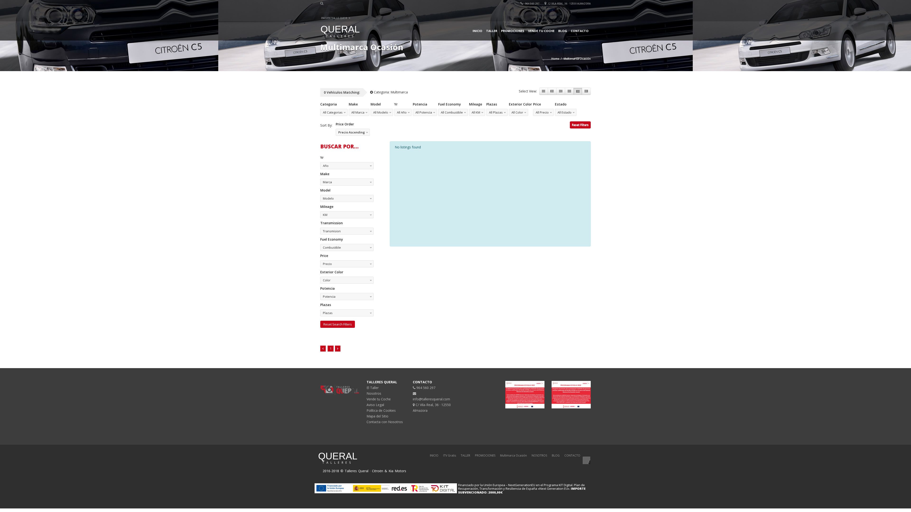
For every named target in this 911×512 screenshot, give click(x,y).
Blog (562, 31)
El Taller (373, 387)
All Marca (357, 112)
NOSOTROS (539, 455)
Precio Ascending (351, 132)
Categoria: (390, 92)
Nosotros (374, 393)
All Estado (565, 112)
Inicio (477, 31)
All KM (476, 112)
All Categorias (333, 112)
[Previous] (323, 349)
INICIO (434, 455)
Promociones (512, 31)
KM (325, 215)
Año (326, 166)
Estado (561, 104)
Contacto (580, 31)
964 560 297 (531, 3)
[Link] (543, 91)
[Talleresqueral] (586, 460)
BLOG (556, 455)
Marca (327, 182)
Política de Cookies (381, 410)
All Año (402, 112)
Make (353, 104)
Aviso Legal (375, 404)
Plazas (491, 104)
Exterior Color (520, 104)
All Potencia (423, 112)
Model (376, 104)
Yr (396, 104)
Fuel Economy (449, 104)
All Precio (542, 112)
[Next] (337, 349)
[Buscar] (322, 3)
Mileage (475, 104)
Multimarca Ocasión (513, 455)
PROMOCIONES (485, 455)
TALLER (465, 455)
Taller (491, 31)
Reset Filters (580, 125)
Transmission (331, 223)
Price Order (345, 124)
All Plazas (496, 112)
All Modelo (380, 112)
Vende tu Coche (541, 31)
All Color (517, 112)
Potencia (420, 104)
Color (326, 280)
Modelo (328, 198)
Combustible (332, 247)
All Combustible (452, 112)
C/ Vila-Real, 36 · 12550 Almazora (569, 3)
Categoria (328, 104)
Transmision (332, 231)
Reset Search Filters (337, 324)
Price (537, 104)
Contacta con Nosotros (385, 422)
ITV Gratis (449, 455)
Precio (327, 264)
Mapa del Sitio (377, 416)
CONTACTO (572, 455)
